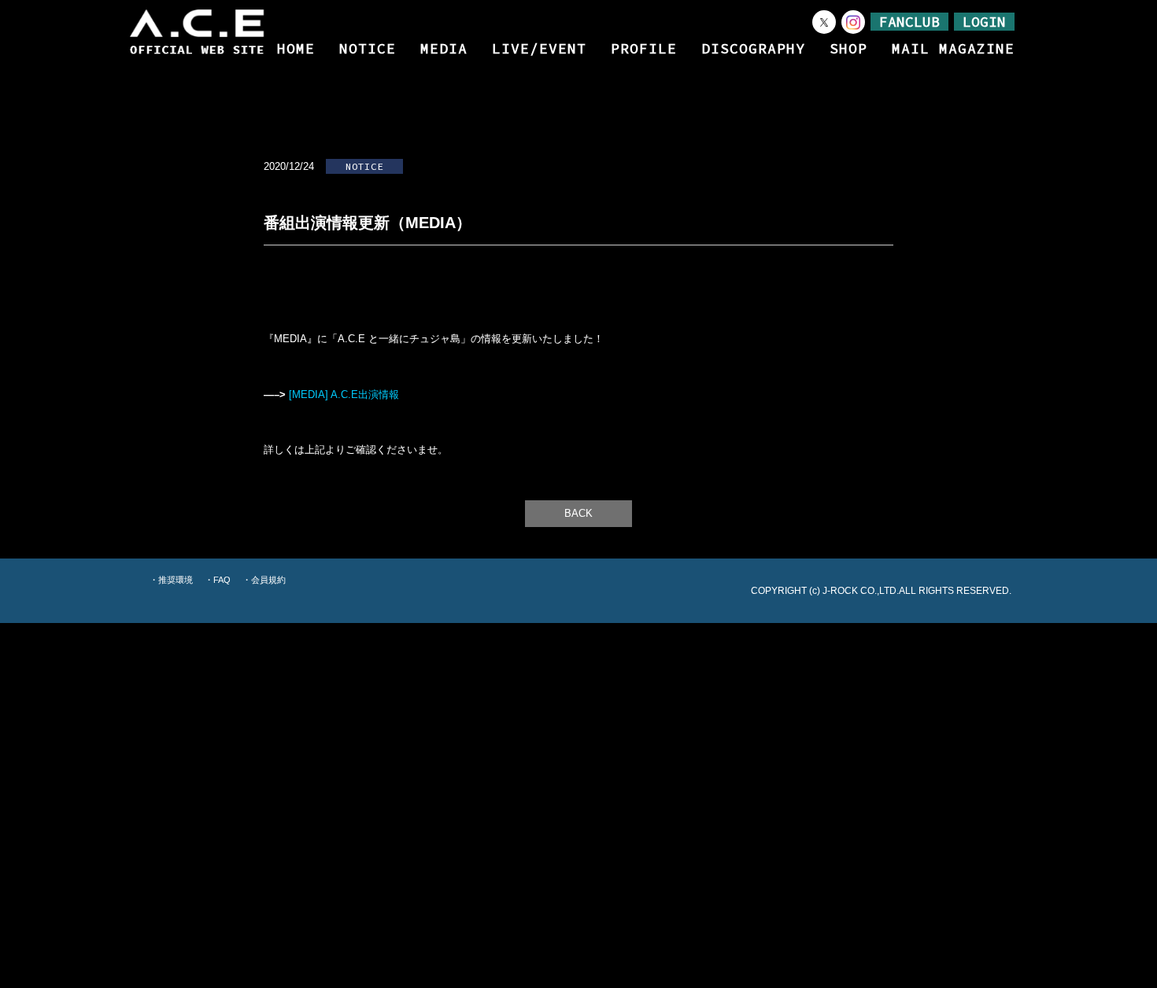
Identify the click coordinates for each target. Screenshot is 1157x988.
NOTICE (367, 48)
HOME (296, 48)
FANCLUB (909, 22)
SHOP (848, 48)
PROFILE (644, 48)
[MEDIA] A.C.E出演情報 (344, 394)
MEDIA (444, 48)
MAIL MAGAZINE (953, 48)
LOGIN (984, 22)
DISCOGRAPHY (753, 48)
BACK (578, 513)
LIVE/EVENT (539, 48)
